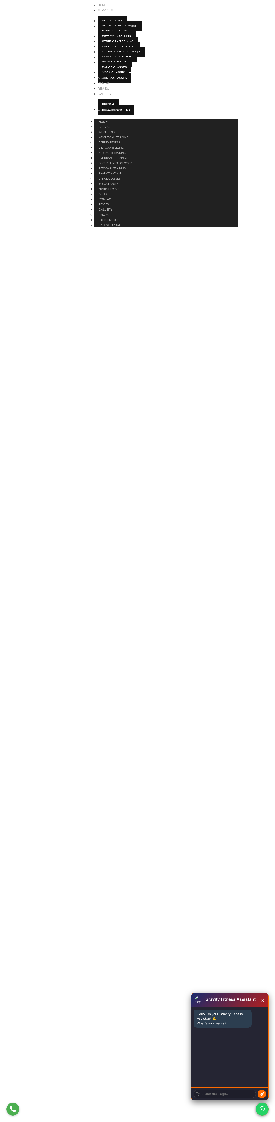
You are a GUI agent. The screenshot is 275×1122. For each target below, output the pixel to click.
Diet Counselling (111, 147)
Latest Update (110, 225)
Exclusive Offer (110, 220)
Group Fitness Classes (115, 163)
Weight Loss (107, 132)
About (104, 194)
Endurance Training (113, 158)
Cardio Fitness (109, 142)
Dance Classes (110, 178)
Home (103, 121)
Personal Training (112, 168)
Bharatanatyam (110, 173)
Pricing (104, 214)
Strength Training (112, 152)
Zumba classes (109, 189)
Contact (106, 199)
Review (104, 204)
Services (106, 127)
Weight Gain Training (113, 137)
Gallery (105, 209)
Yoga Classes (108, 183)
